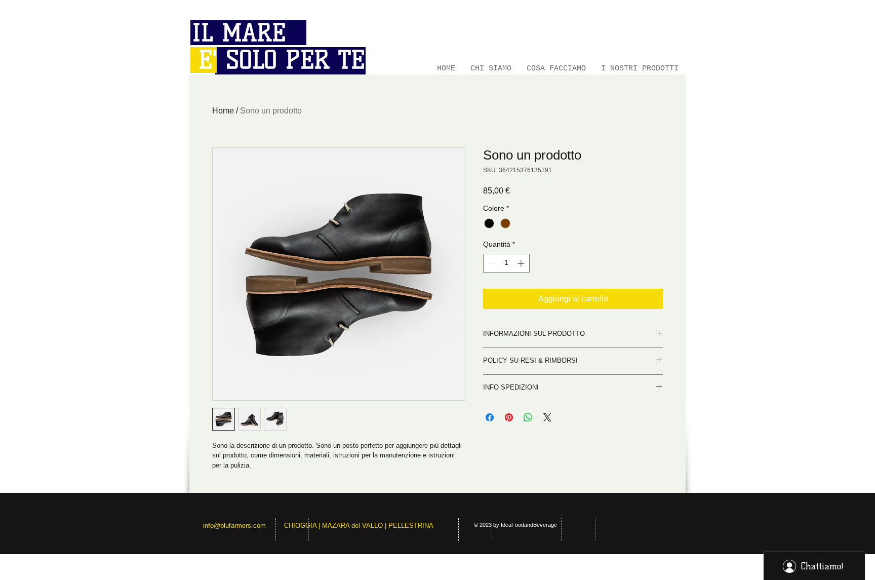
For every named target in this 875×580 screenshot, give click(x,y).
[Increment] (521, 263)
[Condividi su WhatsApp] (528, 417)
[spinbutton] (506, 263)
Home (223, 110)
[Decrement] (491, 263)
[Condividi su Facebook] (490, 417)
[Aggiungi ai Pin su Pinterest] (509, 417)
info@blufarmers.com (234, 525)
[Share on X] (547, 417)
